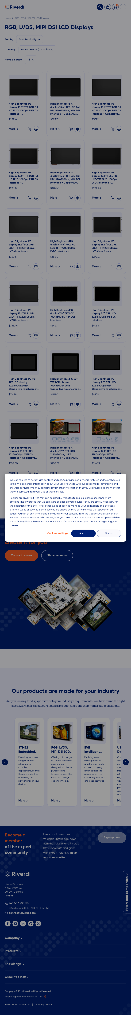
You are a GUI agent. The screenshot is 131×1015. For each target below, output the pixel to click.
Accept (83, 533)
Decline (109, 533)
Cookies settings (57, 533)
